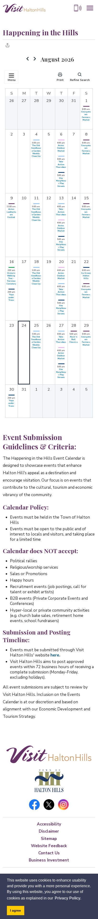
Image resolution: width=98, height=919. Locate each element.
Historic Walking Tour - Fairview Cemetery (11, 278)
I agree (15, 910)
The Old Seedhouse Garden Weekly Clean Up (36, 151)
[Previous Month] (27, 59)
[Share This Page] (7, 45)
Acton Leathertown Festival (11, 213)
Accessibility (49, 824)
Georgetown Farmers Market (86, 115)
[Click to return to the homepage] (24, 8)
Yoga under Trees (11, 297)
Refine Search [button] (80, 80)
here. (55, 655)
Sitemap (49, 838)
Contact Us (49, 853)
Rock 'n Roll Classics (73, 339)
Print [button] (60, 80)
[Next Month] (34, 59)
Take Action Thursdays (61, 164)
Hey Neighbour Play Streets (61, 182)
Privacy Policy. (68, 898)
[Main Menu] (90, 8)
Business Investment (49, 860)
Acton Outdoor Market (61, 148)
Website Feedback (49, 846)
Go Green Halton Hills (86, 276)
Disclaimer (49, 831)
